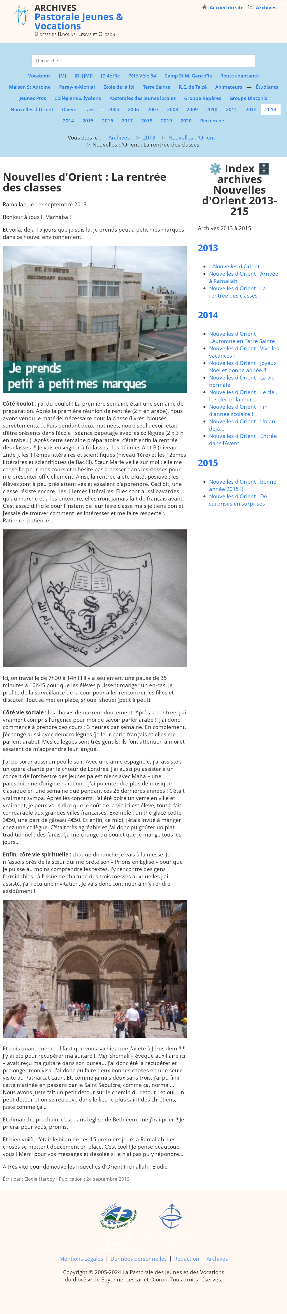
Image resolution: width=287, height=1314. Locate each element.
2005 (113, 109)
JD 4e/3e (110, 75)
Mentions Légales (81, 1258)
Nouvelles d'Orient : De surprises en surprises (238, 500)
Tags (89, 109)
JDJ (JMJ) (83, 75)
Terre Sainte (156, 87)
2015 (88, 120)
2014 (68, 120)
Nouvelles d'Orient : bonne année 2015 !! (242, 485)
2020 (186, 120)
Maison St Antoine (30, 87)
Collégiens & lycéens (77, 98)
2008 (172, 109)
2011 (231, 109)
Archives (217, 1258)
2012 (251, 109)
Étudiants (267, 87)
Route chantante (239, 75)
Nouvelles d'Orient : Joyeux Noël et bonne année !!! (243, 366)
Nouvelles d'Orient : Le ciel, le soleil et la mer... (243, 396)
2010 (211, 109)
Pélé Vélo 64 (142, 75)
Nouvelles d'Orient (32, 109)
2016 (107, 120)
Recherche (212, 120)
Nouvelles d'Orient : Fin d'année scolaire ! (238, 410)
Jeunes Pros (33, 98)
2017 (127, 120)
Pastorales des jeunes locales (142, 98)
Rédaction (186, 1258)
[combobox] (143, 60)
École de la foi (119, 87)
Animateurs (228, 87)
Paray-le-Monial (77, 87)
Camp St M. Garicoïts (188, 75)
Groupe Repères (202, 98)
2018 (146, 120)
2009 (192, 109)
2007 (153, 109)
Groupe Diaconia (249, 98)
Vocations (39, 75)
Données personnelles (138, 1258)
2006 (133, 109)
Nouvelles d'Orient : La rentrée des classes (237, 292)
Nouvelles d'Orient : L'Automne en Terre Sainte (242, 337)
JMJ (62, 75)
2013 (270, 109)
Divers (69, 109)
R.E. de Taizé (193, 87)
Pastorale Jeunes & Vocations (78, 16)
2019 (166, 120)
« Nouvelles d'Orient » (236, 266)
